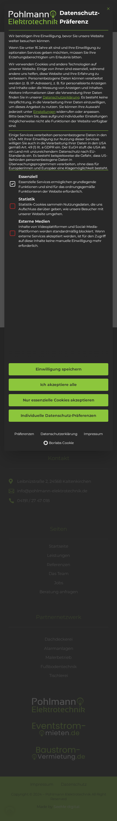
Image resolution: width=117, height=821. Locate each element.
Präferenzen (24, 434)
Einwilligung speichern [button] (59, 369)
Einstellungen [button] (44, 112)
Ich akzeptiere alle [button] (58, 384)
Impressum (93, 434)
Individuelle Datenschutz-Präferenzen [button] (58, 415)
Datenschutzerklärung (61, 97)
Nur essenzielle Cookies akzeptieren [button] (58, 400)
